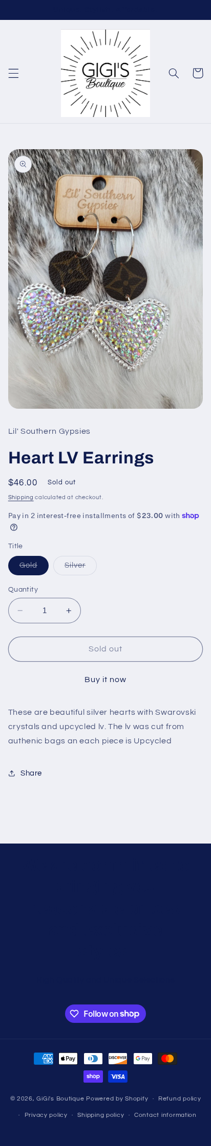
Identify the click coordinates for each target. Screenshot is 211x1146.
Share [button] (31, 773)
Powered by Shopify (117, 1099)
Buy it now (106, 679)
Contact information (165, 1115)
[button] (13, 73)
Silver (81, 568)
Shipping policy (100, 1115)
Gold (34, 568)
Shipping (21, 497)
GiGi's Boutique (61, 1099)
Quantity (23, 589)
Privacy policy (46, 1115)
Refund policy (179, 1099)
